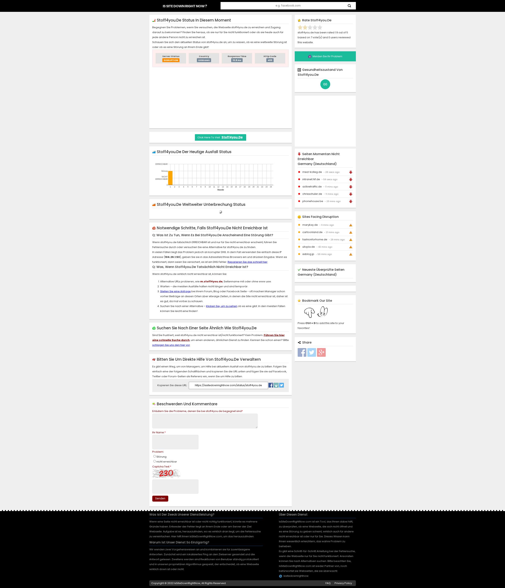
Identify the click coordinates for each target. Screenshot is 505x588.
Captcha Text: (161, 466)
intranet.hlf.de (311, 179)
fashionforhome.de (314, 239)
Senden (160, 498)
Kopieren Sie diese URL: (172, 385)
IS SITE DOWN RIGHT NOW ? (185, 6)
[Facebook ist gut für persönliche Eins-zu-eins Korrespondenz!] (270, 384)
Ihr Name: (159, 432)
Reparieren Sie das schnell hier (247, 262)
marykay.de (310, 225)
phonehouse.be (312, 201)
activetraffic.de (312, 186)
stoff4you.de (232, 137)
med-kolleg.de (312, 172)
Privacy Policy (343, 583)
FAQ (328, 583)
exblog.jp (308, 254)
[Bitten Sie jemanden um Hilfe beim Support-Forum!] (276, 384)
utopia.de (308, 247)
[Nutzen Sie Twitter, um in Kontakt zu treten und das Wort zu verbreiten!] (281, 384)
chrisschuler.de (312, 194)
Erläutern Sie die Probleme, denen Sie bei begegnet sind (197, 411)
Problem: (158, 452)
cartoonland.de (312, 232)
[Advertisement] (220, 97)
